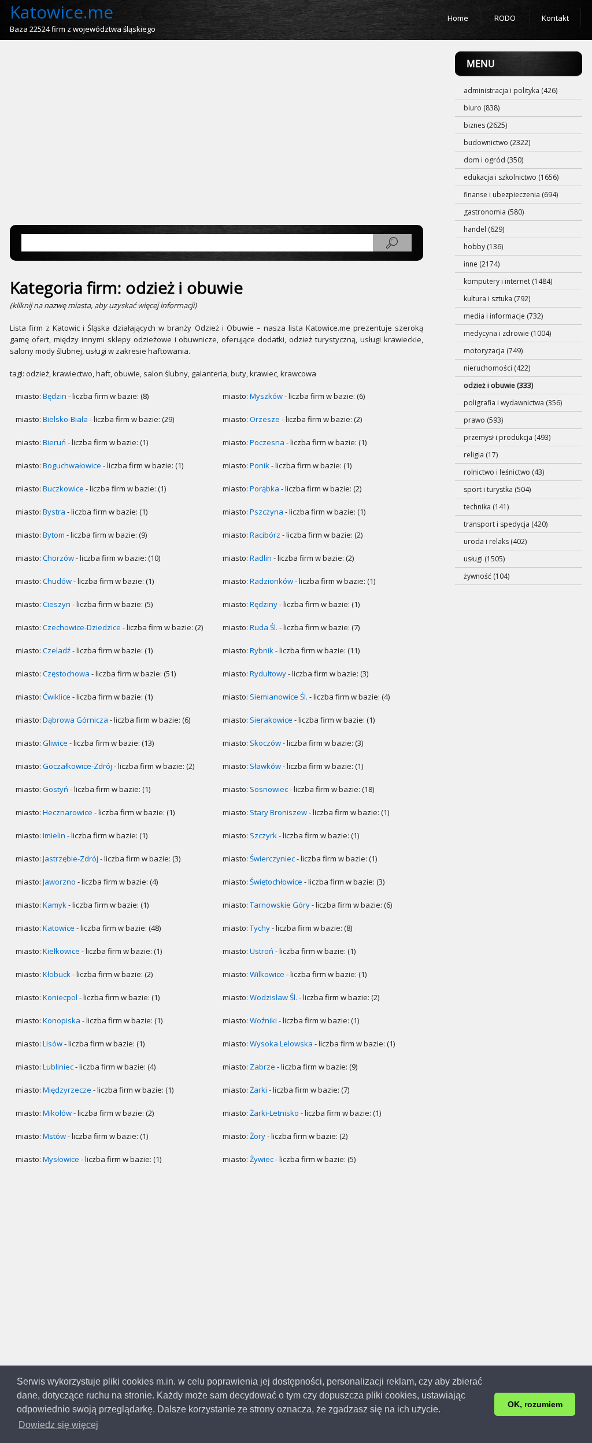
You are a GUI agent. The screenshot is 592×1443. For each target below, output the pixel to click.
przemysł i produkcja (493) (507, 437)
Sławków (265, 766)
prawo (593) (483, 420)
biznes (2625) (485, 125)
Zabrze (262, 1066)
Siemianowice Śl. (279, 696)
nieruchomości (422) (497, 368)
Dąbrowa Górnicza (75, 720)
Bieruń (54, 442)
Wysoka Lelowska (281, 1043)
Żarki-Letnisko (274, 1113)
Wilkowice (267, 974)
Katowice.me (61, 12)
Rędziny (264, 604)
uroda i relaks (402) (495, 541)
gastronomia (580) (494, 212)
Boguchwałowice (72, 465)
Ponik (259, 465)
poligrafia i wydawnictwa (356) (513, 403)
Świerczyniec (272, 858)
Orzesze (265, 419)
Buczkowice (63, 488)
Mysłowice (61, 1159)
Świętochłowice (276, 881)
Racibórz (265, 535)
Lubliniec (58, 1066)
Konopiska (61, 1020)
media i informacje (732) (503, 316)
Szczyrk (263, 835)
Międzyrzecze (67, 1090)
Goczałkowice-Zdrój (77, 766)
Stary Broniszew (278, 812)
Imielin (54, 835)
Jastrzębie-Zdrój (70, 858)
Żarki (258, 1090)
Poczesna (267, 442)
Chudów (57, 581)
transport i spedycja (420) (505, 524)
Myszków (266, 396)
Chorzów (58, 558)
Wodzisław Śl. (273, 997)
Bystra (54, 511)
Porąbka (264, 488)
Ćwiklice (57, 696)
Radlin (261, 558)
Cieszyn (57, 604)
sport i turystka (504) (497, 489)
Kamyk (54, 905)
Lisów (52, 1043)
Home (457, 18)
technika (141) (486, 507)
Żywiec (261, 1159)
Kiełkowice (61, 951)
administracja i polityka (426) (510, 90)
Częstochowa (66, 673)
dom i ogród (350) (493, 160)
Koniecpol (60, 997)
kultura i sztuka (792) (497, 299)
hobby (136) (483, 246)
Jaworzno (59, 881)
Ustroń (261, 951)
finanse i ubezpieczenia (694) (511, 194)
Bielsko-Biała (65, 419)
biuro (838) (482, 108)
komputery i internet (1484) (508, 281)
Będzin (54, 396)
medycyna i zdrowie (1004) (507, 333)
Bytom (54, 535)
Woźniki (263, 1020)
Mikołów (57, 1113)
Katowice (59, 928)
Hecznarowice (67, 812)
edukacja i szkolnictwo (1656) (511, 177)
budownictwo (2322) (497, 142)
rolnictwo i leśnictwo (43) (504, 472)
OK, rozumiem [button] (535, 1404)
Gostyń (55, 789)
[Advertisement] (216, 132)
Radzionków (271, 581)
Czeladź (57, 650)
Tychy (260, 928)
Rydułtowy (268, 673)
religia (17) (481, 455)
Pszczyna (266, 511)
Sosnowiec (269, 789)
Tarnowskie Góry (280, 905)
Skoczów (265, 743)
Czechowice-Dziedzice (82, 627)
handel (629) (484, 229)
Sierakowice (271, 720)
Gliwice (55, 743)
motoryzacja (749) (493, 351)
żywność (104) (486, 576)
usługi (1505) (484, 559)
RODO (505, 18)
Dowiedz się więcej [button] (58, 1425)
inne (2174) (482, 264)
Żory (257, 1136)
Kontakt (555, 18)
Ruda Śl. (264, 627)
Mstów (54, 1136)
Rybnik (261, 650)
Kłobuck (57, 974)
